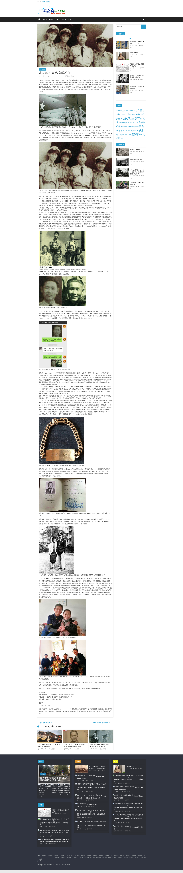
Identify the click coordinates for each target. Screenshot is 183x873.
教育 (137, 118)
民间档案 (86, 857)
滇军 (134, 122)
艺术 (118, 130)
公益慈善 (77, 855)
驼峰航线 (71, 76)
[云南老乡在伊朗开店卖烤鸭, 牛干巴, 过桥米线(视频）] (91, 784)
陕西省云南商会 (45, 722)
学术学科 (134, 855)
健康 (126, 111)
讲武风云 (98, 857)
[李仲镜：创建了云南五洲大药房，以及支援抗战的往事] (91, 810)
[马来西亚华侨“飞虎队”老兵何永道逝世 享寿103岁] (101, 731)
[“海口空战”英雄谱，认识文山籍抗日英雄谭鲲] (49, 731)
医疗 (135, 110)
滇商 (69, 19)
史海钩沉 (75, 857)
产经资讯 (61, 855)
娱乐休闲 (106, 855)
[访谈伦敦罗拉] (122, 41)
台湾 (123, 114)
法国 (127, 123)
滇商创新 (126, 857)
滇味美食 (89, 855)
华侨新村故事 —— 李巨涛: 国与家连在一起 (91, 797)
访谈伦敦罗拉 (134, 41)
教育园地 (140, 855)
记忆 (63, 19)
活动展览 (56, 855)
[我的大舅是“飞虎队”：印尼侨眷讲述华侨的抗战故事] (75, 731)
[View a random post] (144, 19)
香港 (122, 138)
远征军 (135, 134)
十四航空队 (42, 69)
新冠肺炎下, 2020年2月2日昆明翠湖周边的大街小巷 (53, 779)
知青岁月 (110, 857)
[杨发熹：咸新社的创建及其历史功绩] (122, 53)
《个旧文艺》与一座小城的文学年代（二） (137, 76)
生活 (50, 19)
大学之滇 (81, 857)
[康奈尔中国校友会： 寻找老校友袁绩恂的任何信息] (53, 830)
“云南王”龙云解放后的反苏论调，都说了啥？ (137, 65)
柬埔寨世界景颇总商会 (102, 722)
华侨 (140, 110)
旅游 (124, 122)
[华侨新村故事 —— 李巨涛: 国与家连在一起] (89, 795)
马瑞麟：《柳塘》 (135, 149)
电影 (122, 127)
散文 (141, 119)
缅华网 (39, 861)
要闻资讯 (44, 855)
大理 (142, 114)
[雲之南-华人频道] (39, 19)
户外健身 (101, 855)
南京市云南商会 (92, 804)
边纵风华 (104, 857)
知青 (125, 127)
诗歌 (123, 135)
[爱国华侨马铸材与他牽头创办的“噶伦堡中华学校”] (53, 840)
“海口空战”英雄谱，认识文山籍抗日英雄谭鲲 (49, 745)
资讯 (44, 19)
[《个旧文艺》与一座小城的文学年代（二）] (122, 75)
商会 (133, 114)
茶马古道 (124, 131)
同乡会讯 (50, 855)
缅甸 (133, 126)
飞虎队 (66, 76)
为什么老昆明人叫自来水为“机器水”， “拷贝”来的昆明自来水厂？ (137, 172)
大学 (137, 114)
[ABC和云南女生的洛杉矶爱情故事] (123, 181)
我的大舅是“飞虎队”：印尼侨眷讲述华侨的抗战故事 (75, 745)
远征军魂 (69, 857)
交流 (123, 111)
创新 (132, 110)
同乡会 (128, 114)
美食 (141, 126)
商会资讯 (120, 857)
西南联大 (134, 130)
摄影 (132, 118)
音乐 (140, 134)
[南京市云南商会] (80, 803)
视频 (141, 130)
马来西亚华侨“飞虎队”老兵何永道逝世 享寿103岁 (100, 745)
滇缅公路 (57, 857)
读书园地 (122, 855)
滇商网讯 (143, 857)
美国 (137, 126)
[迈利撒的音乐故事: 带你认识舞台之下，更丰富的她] (53, 819)
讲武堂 (119, 134)
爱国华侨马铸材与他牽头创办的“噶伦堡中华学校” (54, 841)
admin (51, 76)
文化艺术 (128, 855)
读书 (126, 135)
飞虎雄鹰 (63, 857)
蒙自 (129, 131)
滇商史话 (137, 857)
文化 (56, 19)
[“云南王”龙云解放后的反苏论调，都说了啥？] (122, 64)
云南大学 (119, 111)
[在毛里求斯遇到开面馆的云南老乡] (123, 787)
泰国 (131, 123)
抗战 (128, 118)
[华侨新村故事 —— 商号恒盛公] (85, 775)
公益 (129, 111)
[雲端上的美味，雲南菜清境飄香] (123, 795)
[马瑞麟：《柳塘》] (123, 149)
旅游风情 (83, 855)
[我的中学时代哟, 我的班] (123, 159)
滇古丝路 (92, 857)
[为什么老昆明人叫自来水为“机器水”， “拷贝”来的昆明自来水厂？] (123, 169)
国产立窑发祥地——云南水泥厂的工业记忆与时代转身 (137, 88)
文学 (120, 123)
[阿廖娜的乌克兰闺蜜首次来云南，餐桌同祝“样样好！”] (128, 803)
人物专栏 (116, 855)
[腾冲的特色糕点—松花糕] (121, 826)
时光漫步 (43, 774)
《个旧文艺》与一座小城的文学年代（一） (55, 2)
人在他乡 (67, 855)
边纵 (129, 134)
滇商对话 (131, 857)
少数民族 (120, 118)
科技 (129, 126)
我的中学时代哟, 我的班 (137, 160)
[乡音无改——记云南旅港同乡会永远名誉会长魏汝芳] (91, 821)
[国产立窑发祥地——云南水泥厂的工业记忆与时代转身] (122, 86)
